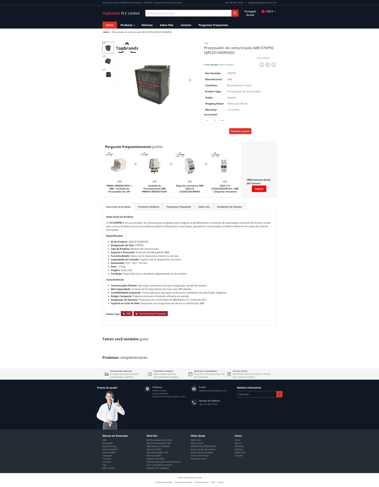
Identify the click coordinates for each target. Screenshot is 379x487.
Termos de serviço (200, 455)
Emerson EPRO (154, 455)
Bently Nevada (109, 446)
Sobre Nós (196, 440)
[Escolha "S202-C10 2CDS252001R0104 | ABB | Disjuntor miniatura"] (212, 154)
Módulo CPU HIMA (156, 458)
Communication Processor (152, 313)
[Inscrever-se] (279, 394)
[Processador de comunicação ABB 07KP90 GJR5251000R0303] (108, 47)
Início (237, 440)
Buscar (238, 443)
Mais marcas (108, 468)
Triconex (106, 458)
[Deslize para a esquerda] (118, 80)
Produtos (239, 446)
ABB (128, 313)
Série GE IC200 (154, 449)
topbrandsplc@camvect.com (262, 2)
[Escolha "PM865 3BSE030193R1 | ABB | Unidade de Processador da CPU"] (106, 154)
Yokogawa (107, 455)
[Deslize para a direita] (190, 80)
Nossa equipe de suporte (203, 449)
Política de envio (199, 458)
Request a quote (240, 131)
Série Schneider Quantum (159, 464)
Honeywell (107, 443)
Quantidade (210, 114)
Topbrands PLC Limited (193, 477)
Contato (239, 455)
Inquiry (259, 188)
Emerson (106, 461)
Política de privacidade (202, 452)
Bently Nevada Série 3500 (159, 440)
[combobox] (192, 13)
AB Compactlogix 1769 (157, 452)
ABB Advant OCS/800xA (158, 446)
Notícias (239, 449)
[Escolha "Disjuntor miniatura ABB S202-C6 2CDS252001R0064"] (177, 154)
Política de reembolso (164, 482)
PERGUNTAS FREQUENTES (203, 446)
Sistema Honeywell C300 (159, 443)
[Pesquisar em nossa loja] (235, 13)
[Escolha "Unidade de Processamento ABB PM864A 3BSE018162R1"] (141, 154)
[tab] (118, 206)
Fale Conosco (197, 443)
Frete (213, 482)
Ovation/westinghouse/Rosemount (164, 461)
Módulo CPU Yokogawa (158, 468)
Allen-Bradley (109, 452)
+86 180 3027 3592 (234, 2)
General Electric (110, 449)
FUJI (104, 464)
